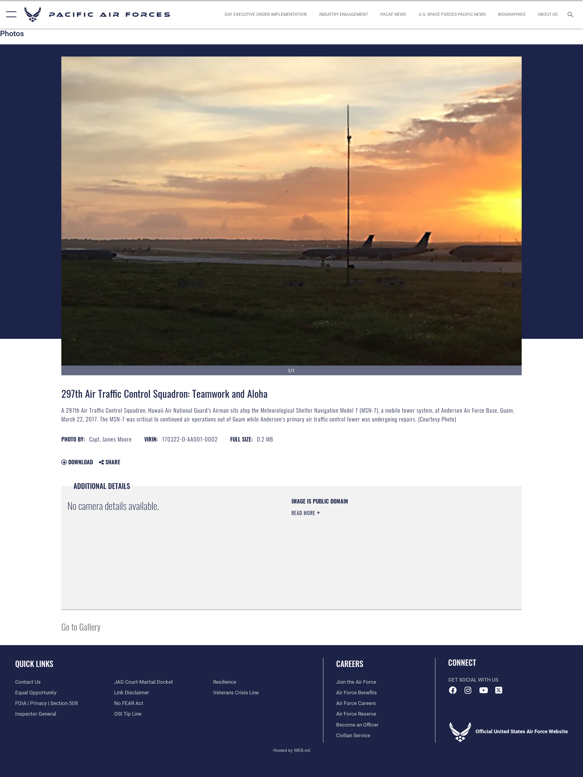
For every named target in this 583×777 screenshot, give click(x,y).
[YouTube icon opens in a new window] (483, 690)
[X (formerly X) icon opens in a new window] (498, 690)
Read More (304, 513)
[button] (10, 14)
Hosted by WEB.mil (291, 750)
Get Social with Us (473, 680)
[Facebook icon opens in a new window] (452, 690)
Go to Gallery (81, 626)
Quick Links (34, 663)
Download (80, 462)
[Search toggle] (571, 14)
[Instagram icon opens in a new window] (467, 690)
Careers (349, 663)
